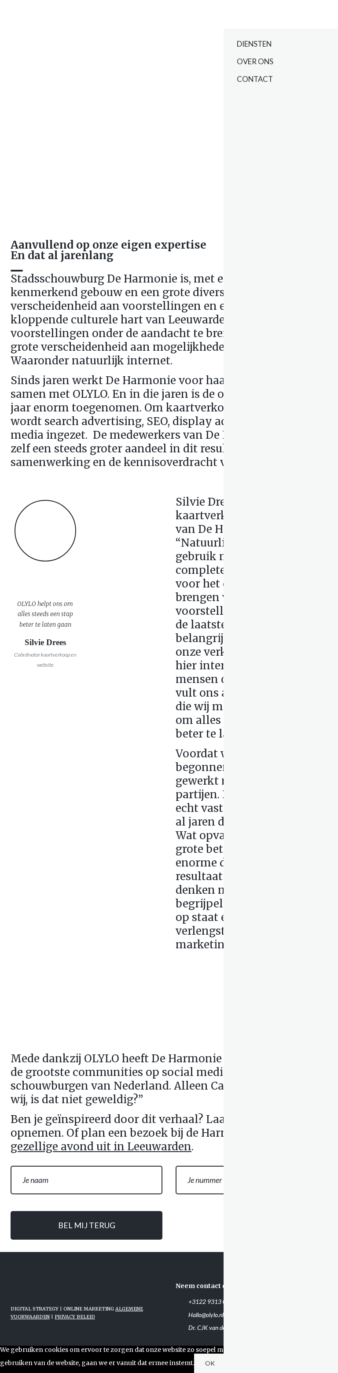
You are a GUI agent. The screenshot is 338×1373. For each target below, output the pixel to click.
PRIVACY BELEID (75, 1317)
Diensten (254, 43)
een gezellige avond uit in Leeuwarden (157, 1139)
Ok (210, 1363)
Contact (255, 79)
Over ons (255, 61)
